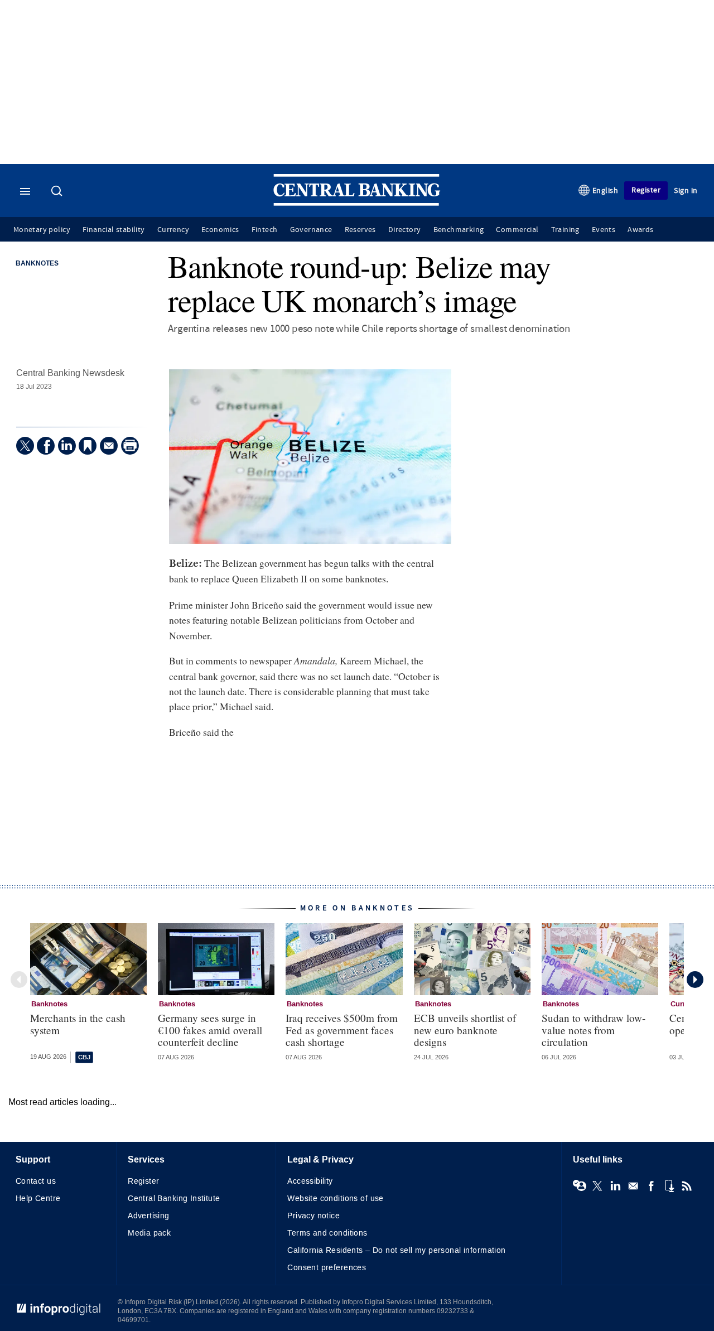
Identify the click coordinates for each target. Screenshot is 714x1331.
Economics (220, 230)
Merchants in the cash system (78, 1023)
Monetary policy (41, 230)
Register (645, 190)
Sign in (686, 190)
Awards (640, 230)
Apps (669, 1186)
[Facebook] (46, 446)
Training (565, 230)
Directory (404, 230)
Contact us (36, 1181)
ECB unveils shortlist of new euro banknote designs (465, 1029)
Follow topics (579, 1186)
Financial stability (114, 230)
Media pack (149, 1233)
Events (603, 230)
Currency (173, 230)
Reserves (360, 230)
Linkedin (615, 1186)
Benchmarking (458, 230)
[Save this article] (88, 446)
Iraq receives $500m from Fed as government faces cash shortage (342, 1029)
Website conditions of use (335, 1198)
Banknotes (37, 263)
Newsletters (633, 1186)
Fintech (265, 230)
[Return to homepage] (357, 203)
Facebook (651, 1186)
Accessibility (309, 1181)
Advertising (149, 1216)
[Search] (58, 192)
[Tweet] (25, 446)
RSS (686, 1186)
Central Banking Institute (174, 1198)
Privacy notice (313, 1216)
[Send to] (109, 446)
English (605, 190)
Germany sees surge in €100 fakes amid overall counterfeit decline (210, 1029)
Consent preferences (326, 1267)
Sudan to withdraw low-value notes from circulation (593, 1029)
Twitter (597, 1186)
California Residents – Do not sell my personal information (396, 1250)
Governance (311, 230)
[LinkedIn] (67, 446)
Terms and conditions (327, 1233)
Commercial (517, 230)
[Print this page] (130, 446)
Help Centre (38, 1198)
